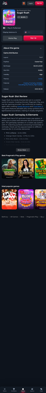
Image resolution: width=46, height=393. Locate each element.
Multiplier (39, 83)
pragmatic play (32, 217)
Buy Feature (29, 84)
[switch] (23, 28)
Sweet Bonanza (23, 106)
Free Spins (32, 83)
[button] (9, 169)
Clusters (25, 83)
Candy (40, 79)
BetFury (5, 217)
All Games (14, 217)
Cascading (21, 84)
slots (22, 217)
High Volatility (38, 84)
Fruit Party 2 (38, 106)
